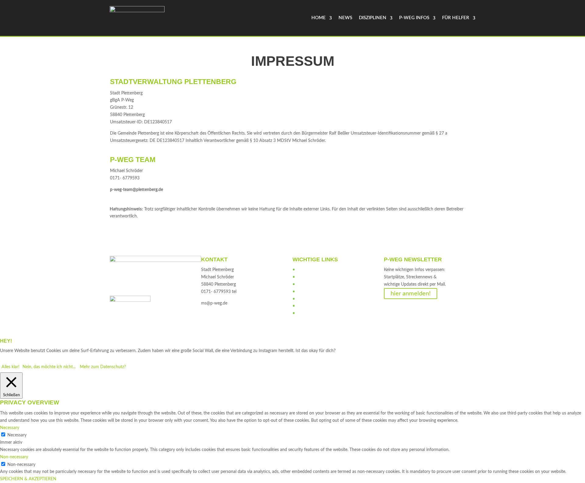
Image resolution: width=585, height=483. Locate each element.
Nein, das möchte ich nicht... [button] (49, 367)
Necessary (17, 435)
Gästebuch (306, 299)
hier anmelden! (411, 294)
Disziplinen (372, 18)
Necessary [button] (9, 428)
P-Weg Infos (414, 18)
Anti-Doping (308, 277)
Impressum (306, 306)
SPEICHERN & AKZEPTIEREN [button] (28, 479)
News (345, 18)
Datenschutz (308, 313)
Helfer (302, 270)
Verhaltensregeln (311, 284)
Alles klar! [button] (11, 367)
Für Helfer (455, 18)
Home (318, 18)
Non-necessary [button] (14, 457)
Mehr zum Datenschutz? (103, 367)
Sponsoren (306, 292)
